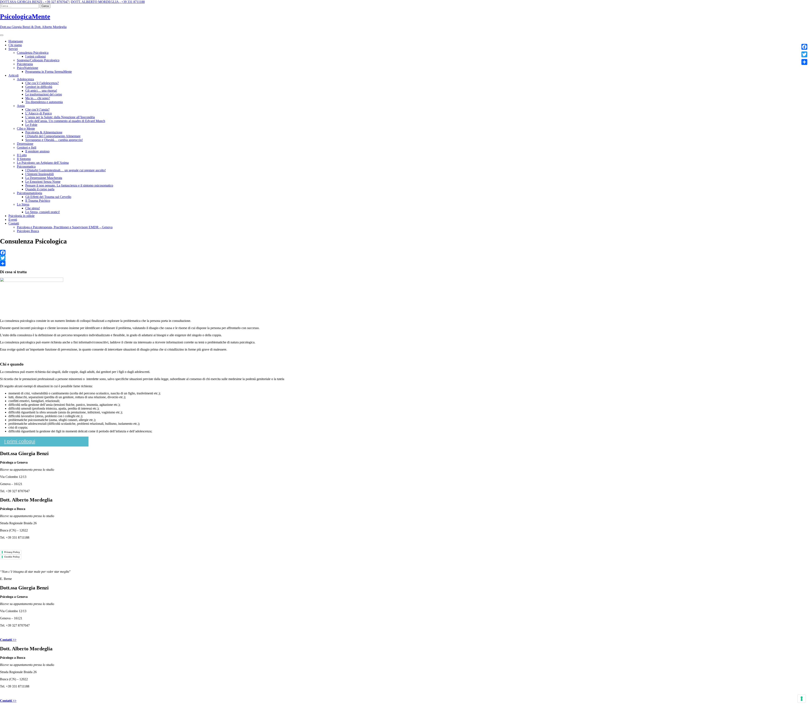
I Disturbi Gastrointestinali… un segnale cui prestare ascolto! (65, 170)
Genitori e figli (26, 147)
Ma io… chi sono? (37, 98)
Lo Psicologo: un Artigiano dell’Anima (43, 162)
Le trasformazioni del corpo (43, 94)
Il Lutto (22, 155)
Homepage (15, 41)
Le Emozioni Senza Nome (42, 181)
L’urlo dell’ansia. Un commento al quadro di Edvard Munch (65, 121)
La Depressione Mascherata (43, 178)
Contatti (13, 223)
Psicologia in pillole (21, 216)
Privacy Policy (12, 552)
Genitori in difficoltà (38, 87)
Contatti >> (8, 639)
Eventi (12, 219)
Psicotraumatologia (29, 193)
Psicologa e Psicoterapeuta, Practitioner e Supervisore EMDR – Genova (65, 227)
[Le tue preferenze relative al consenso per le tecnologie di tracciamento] (802, 699)
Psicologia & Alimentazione (43, 132)
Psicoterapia (25, 64)
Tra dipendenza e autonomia (44, 102)
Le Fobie (31, 124)
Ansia (21, 106)
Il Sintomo (24, 159)
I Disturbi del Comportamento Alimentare (52, 136)
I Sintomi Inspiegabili (39, 174)
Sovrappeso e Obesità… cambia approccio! (54, 140)
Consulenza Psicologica (32, 52)
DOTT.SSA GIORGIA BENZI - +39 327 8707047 (35, 2)
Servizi (13, 49)
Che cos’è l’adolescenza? (42, 83)
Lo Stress (23, 204)
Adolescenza (25, 79)
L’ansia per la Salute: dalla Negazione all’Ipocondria (60, 117)
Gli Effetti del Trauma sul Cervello (48, 197)
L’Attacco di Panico (38, 113)
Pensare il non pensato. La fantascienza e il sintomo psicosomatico (69, 185)
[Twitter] (404, 258)
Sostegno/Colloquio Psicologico (38, 60)
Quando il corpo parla (39, 189)
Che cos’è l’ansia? (37, 109)
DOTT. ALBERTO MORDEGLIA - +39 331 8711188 (108, 2)
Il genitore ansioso (37, 151)
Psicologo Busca (28, 231)
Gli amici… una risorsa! (41, 90)
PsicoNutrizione (27, 68)
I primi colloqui (35, 56)
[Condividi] (404, 263)
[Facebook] (404, 252)
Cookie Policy (12, 556)
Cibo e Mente (26, 128)
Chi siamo (15, 45)
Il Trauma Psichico (37, 200)
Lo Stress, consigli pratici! (42, 212)
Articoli (13, 75)
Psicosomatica (26, 166)
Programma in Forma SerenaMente (48, 71)
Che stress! (32, 208)
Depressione (25, 143)
